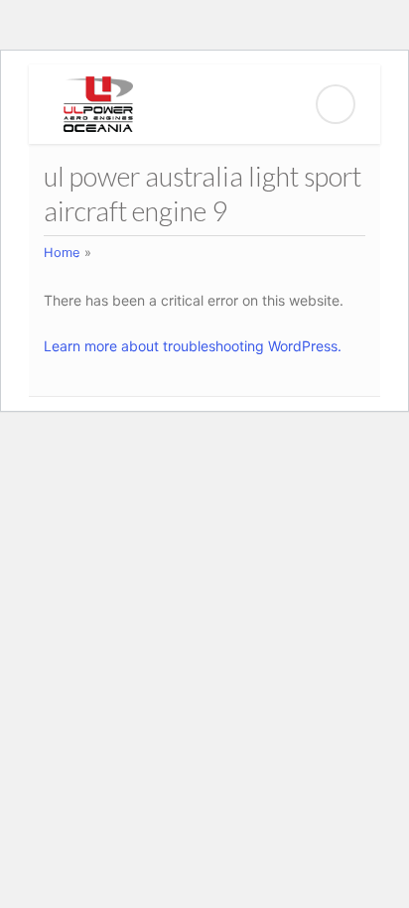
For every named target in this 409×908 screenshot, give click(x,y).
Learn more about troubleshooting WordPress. (192, 345)
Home (62, 252)
